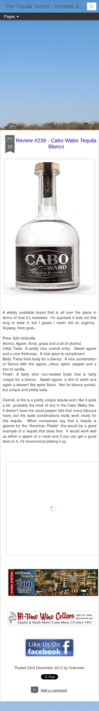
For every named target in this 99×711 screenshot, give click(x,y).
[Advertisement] (49, 75)
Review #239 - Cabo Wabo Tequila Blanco (56, 143)
